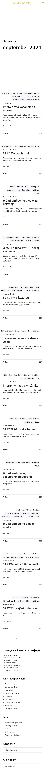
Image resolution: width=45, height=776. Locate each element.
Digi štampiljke (34, 187)
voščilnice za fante (17, 240)
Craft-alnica (9, 729)
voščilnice (35, 96)
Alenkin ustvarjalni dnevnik (13, 684)
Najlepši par (9, 705)
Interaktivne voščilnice (31, 93)
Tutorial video (25, 331)
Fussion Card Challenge (12, 735)
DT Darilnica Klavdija (12, 513)
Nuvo (37, 422)
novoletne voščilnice (26, 146)
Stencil (17, 331)
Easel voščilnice (17, 93)
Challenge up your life (12, 726)
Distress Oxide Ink (7, 331)
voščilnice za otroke (32, 100)
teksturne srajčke (18, 516)
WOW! (37, 193)
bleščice (12, 187)
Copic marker (26, 237)
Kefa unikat (9, 690)
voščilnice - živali (18, 100)
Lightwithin (8, 696)
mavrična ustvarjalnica (12, 702)
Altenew (28, 510)
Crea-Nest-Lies (22, 187)
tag (29, 96)
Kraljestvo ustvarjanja (12, 693)
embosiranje (11, 190)
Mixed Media (34, 287)
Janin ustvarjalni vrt (11, 687)
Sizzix (24, 96)
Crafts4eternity (10, 732)
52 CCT (15, 146)
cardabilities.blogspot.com (13, 723)
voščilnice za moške (32, 240)
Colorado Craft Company (11, 237)
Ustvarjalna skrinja (11, 708)
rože (18, 190)
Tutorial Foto (26, 190)
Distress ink (21, 554)
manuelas (8, 699)
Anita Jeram (24, 598)
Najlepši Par (16, 96)
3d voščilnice (6, 93)
